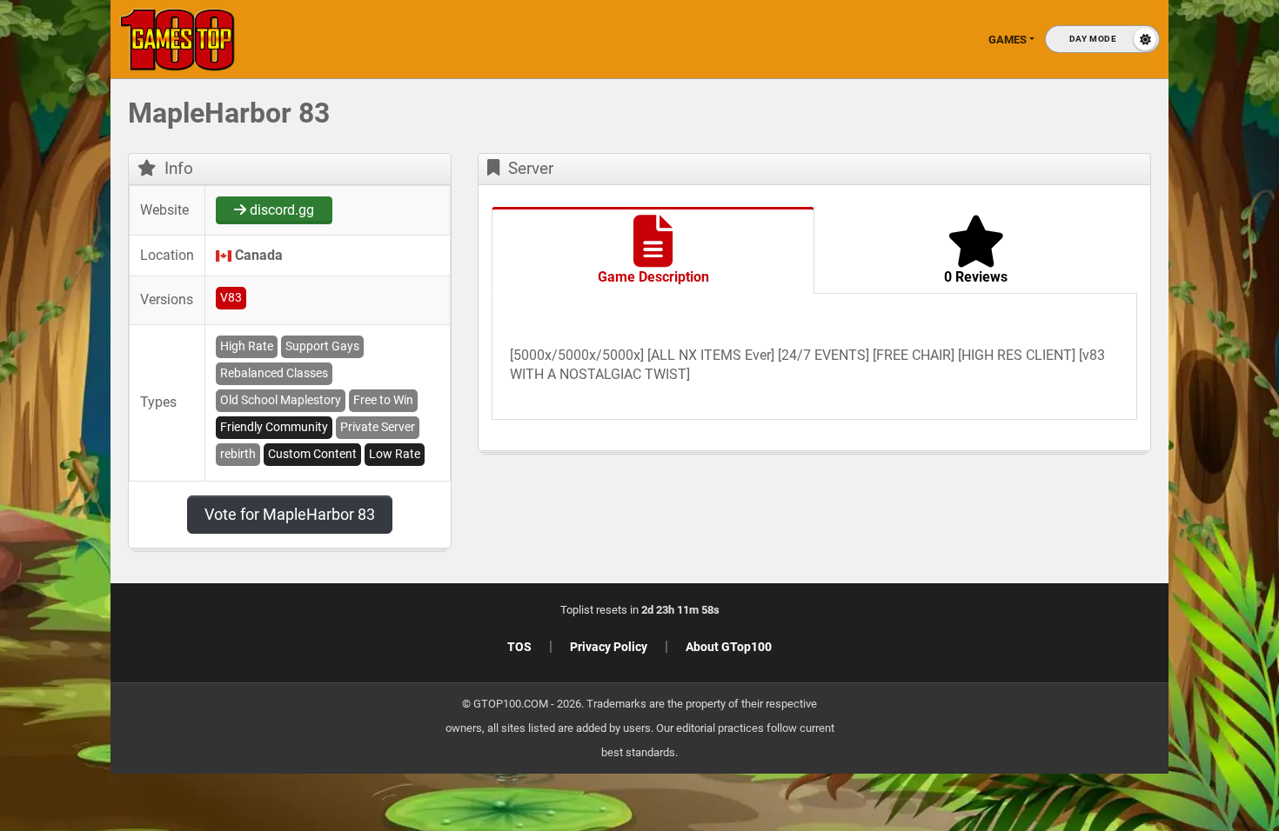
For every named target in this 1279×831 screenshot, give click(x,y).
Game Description (653, 277)
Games (1007, 39)
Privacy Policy (608, 647)
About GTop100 (729, 647)
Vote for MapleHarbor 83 (289, 514)
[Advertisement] (1000, 365)
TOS (519, 647)
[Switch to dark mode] (1102, 39)
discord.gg (280, 210)
